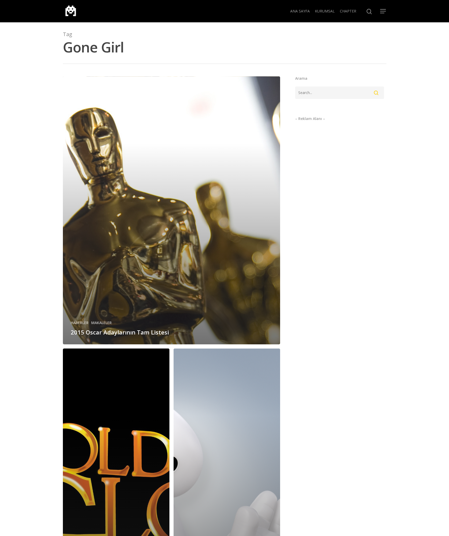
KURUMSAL (325, 11)
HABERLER (80, 322)
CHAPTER (348, 11)
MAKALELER (101, 322)
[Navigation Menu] (383, 11)
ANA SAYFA (300, 11)
